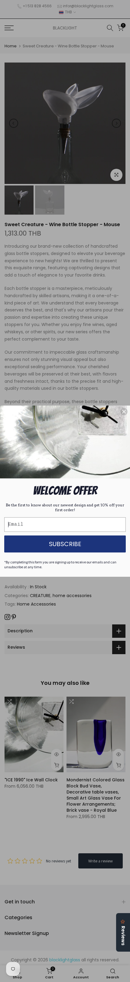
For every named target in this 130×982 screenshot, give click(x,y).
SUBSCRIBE (65, 544)
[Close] (124, 411)
